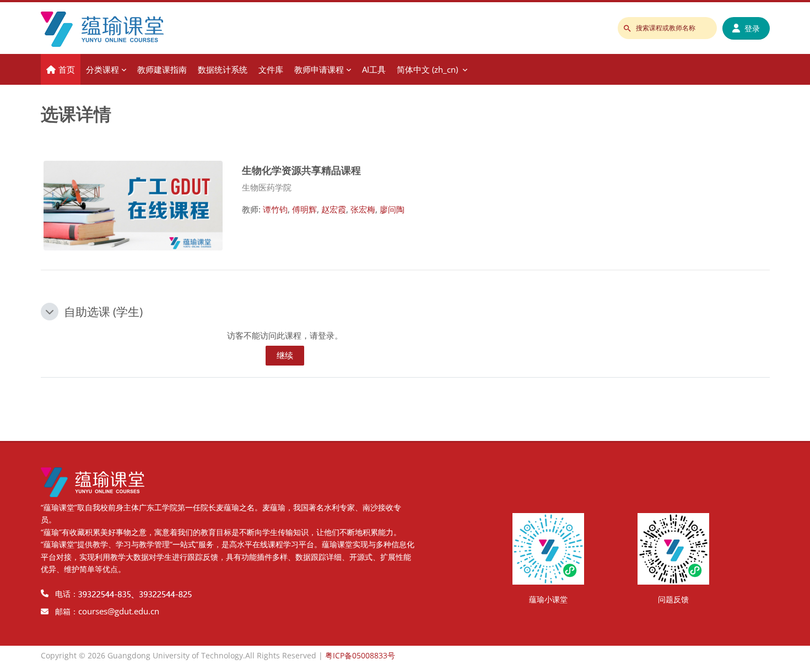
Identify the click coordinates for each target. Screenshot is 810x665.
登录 (752, 28)
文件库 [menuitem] (270, 69)
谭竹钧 (275, 209)
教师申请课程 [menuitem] (319, 69)
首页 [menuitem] (66, 69)
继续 (285, 355)
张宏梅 (362, 209)
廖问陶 (392, 209)
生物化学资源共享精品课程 (301, 170)
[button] (49, 311)
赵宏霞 (333, 209)
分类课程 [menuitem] (102, 69)
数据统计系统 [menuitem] (222, 69)
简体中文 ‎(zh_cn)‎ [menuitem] (427, 69)
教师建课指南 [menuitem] (162, 69)
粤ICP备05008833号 (360, 655)
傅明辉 (304, 209)
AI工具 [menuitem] (374, 69)
